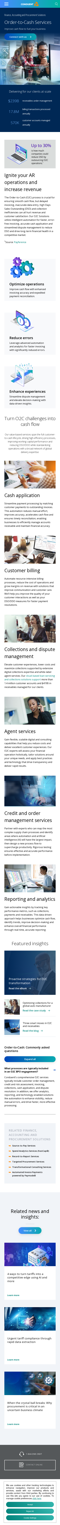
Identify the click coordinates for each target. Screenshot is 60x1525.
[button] (56, 4)
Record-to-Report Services (25, 1156)
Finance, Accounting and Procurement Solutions (25, 15)
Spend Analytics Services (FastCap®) (30, 1151)
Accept (30, 1504)
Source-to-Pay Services (23, 1145)
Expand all (30, 1059)
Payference (20, 242)
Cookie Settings (30, 1518)
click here (36, 1498)
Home (24, 3)
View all (28, 1230)
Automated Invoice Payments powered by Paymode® (27, 1174)
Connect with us (18, 36)
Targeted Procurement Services (28, 1161)
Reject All (30, 1511)
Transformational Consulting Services (31, 1167)
